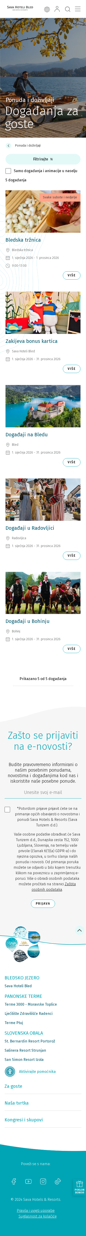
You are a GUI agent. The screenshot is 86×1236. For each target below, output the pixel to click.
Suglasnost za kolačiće (38, 1216)
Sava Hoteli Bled (18, 986)
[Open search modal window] (67, 9)
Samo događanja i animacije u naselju (45, 171)
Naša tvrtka (17, 1103)
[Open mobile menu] (77, 9)
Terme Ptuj (14, 1023)
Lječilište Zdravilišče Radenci (29, 1013)
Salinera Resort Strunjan (25, 1050)
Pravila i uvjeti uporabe (36, 1210)
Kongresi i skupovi (24, 1120)
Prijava (43, 904)
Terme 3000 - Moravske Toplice (31, 1004)
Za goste (13, 1086)
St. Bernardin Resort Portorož (30, 1041)
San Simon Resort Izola (24, 1059)
